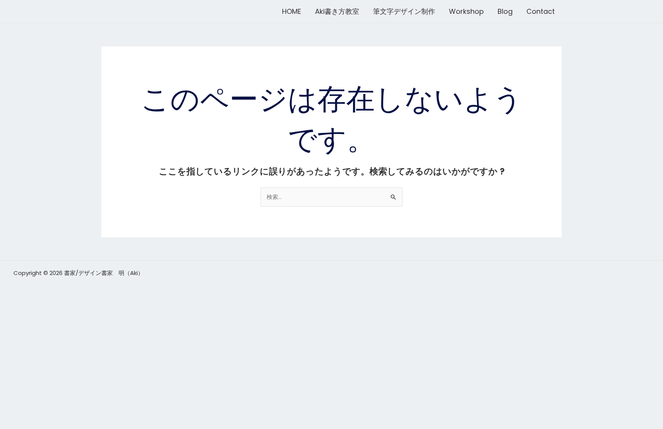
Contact (540, 11)
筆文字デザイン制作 (404, 11)
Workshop (466, 11)
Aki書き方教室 (337, 11)
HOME (291, 11)
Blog (505, 11)
